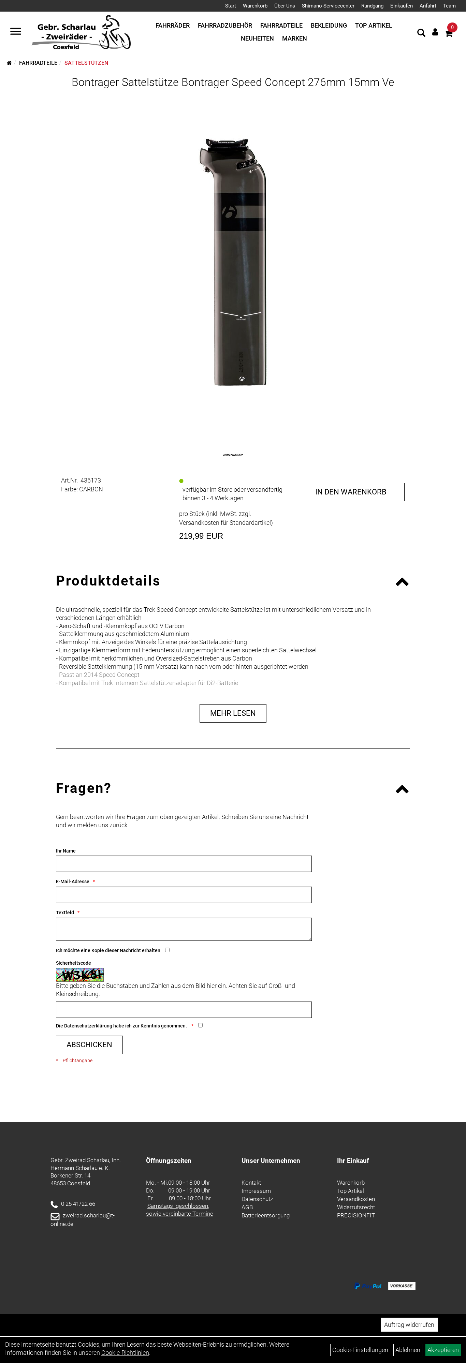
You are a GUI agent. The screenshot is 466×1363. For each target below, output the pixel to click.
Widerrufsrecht (356, 1207)
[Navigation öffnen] (16, 32)
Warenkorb (255, 6)
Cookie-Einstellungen (360, 1349)
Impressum (256, 1190)
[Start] (9, 63)
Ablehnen (407, 1349)
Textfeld (65, 912)
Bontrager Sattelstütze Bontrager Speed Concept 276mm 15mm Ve (233, 82)
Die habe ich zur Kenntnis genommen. (122, 1025)
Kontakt (251, 1182)
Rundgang (372, 6)
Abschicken (89, 1044)
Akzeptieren (443, 1349)
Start (230, 6)
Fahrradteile (281, 25)
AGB (247, 1207)
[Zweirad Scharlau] (81, 32)
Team (449, 6)
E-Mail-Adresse (72, 881)
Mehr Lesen (233, 713)
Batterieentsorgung (266, 1215)
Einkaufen (401, 6)
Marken (294, 38)
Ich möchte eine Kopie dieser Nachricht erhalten (108, 950)
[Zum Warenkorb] (448, 34)
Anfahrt (428, 6)
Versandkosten (356, 1199)
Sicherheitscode (73, 963)
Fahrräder (173, 25)
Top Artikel (373, 25)
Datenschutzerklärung (88, 1025)
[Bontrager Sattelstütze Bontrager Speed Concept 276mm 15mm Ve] (233, 262)
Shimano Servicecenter (328, 6)
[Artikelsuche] (421, 34)
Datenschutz (257, 1199)
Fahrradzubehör (225, 25)
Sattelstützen (86, 63)
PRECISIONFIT (356, 1215)
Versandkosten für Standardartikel (225, 522)
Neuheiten (257, 38)
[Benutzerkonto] (435, 32)
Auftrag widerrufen (409, 1324)
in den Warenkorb (351, 492)
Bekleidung (329, 25)
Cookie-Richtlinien (125, 1352)
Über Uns (284, 6)
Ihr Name (66, 851)
